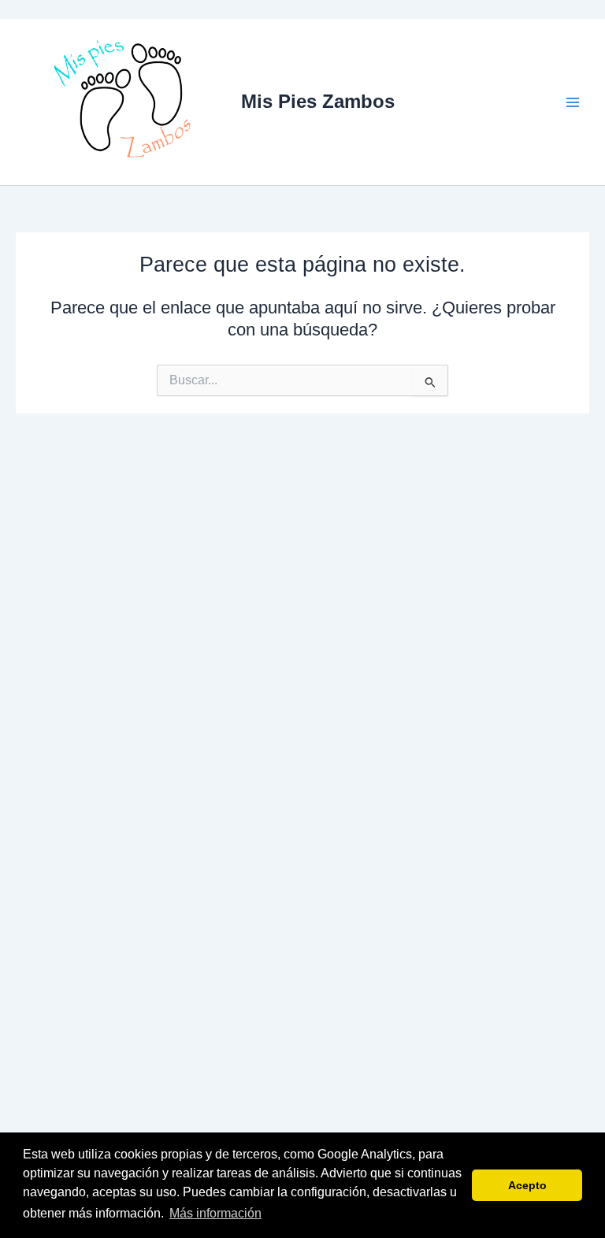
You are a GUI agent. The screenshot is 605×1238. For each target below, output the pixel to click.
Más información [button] (215, 1213)
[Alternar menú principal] (572, 102)
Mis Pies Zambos (318, 101)
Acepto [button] (527, 1185)
